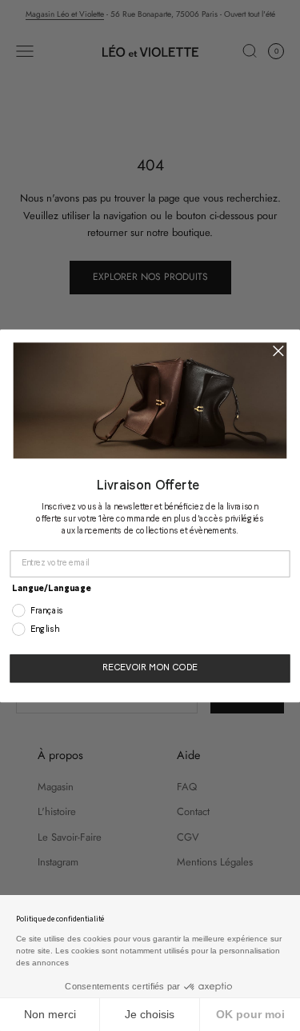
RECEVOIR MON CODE (149, 668)
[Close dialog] (278, 350)
